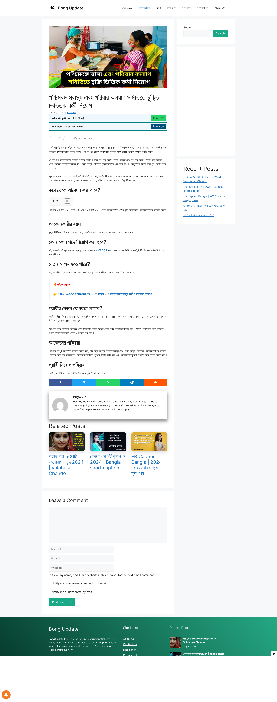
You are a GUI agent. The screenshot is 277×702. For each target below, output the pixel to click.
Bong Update (71, 8)
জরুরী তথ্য (171, 7)
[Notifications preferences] (6, 694)
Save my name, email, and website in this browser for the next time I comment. (103, 575)
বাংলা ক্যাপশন (202, 7)
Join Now (158, 118)
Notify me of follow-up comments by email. (79, 583)
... (75, 413)
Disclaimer (129, 649)
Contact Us (130, 644)
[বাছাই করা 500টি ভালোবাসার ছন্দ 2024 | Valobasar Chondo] (67, 449)
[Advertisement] (205, 101)
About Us (220, 7)
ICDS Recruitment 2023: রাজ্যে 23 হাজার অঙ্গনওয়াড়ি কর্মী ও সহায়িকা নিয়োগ (104, 294)
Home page (126, 7)
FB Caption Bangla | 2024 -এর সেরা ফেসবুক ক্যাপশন (146, 465)
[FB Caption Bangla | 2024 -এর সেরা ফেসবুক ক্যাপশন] (149, 449)
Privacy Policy (131, 655)
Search (187, 27)
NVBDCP (101, 250)
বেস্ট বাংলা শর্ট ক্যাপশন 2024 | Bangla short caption (107, 462)
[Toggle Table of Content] (65, 201)
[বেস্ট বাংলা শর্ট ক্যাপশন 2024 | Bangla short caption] (108, 449)
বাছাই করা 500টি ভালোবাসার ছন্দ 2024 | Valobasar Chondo (66, 465)
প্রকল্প (158, 7)
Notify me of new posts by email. (73, 592)
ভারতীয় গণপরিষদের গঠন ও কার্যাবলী (198, 215)
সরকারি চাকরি (144, 7)
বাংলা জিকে (186, 7)
